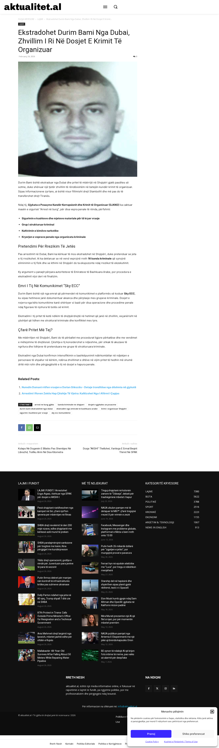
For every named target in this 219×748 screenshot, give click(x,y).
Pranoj (151, 733)
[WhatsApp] (29, 427)
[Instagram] (165, 688)
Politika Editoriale (86, 743)
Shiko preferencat (193, 733)
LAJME (40, 19)
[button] (212, 711)
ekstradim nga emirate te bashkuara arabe (77, 408)
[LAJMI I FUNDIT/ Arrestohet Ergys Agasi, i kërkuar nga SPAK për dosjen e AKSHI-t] (26, 495)
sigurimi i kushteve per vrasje (34, 412)
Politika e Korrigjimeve (110, 743)
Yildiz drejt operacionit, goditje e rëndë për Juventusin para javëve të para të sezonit (55, 563)
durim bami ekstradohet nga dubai (36, 408)
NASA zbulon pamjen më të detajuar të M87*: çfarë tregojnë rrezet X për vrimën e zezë (118, 511)
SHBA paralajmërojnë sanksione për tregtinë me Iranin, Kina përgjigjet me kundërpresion (54, 546)
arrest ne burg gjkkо (44, 404)
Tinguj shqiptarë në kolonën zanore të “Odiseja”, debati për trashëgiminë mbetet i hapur (117, 493)
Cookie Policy (152, 741)
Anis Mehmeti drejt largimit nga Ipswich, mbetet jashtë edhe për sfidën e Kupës (54, 637)
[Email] (37, 427)
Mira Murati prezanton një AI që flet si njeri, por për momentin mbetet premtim (118, 619)
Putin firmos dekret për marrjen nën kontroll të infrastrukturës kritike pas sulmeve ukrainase (54, 581)
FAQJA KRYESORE (26, 19)
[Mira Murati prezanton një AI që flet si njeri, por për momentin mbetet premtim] (90, 620)
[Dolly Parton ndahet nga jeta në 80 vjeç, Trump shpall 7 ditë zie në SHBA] (26, 599)
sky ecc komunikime (60, 412)
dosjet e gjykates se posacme (102, 404)
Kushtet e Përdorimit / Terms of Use (181, 741)
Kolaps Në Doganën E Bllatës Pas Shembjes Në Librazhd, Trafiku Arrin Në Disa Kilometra (44, 450)
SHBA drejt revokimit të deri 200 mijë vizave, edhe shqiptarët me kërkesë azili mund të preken (54, 528)
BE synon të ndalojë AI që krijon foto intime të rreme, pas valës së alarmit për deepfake (117, 654)
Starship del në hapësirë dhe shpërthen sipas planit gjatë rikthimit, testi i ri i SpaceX (116, 584)
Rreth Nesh (56, 743)
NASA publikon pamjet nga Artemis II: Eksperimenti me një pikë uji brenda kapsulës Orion (117, 637)
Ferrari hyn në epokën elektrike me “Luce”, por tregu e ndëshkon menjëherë (118, 567)
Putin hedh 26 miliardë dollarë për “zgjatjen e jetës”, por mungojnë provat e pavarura (117, 549)
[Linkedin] (174, 688)
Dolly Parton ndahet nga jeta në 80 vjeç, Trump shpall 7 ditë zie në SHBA (54, 598)
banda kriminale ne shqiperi (71, 404)
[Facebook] (21, 427)
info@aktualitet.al (127, 706)
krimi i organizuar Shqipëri (114, 408)
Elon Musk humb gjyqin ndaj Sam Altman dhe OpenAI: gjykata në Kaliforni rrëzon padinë (119, 602)
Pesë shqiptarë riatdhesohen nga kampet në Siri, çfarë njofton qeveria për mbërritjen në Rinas (55, 511)
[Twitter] (157, 688)
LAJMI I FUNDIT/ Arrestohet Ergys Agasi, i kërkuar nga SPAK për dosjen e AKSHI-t (54, 493)
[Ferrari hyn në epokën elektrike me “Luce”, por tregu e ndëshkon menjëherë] (90, 568)
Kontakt (69, 743)
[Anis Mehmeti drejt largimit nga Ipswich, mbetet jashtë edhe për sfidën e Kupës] (26, 638)
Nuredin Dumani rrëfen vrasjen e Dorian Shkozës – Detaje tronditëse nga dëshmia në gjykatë (79, 387)
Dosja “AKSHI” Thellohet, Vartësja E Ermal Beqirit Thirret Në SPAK (110, 450)
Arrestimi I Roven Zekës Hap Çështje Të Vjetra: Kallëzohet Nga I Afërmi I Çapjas (70, 393)
